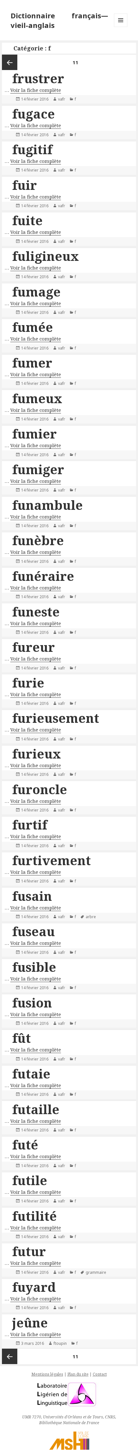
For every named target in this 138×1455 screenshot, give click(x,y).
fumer (32, 362)
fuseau (33, 931)
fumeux (37, 398)
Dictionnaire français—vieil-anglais (59, 20)
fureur (33, 646)
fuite (27, 220)
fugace (33, 113)
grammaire (96, 1272)
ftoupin (60, 1343)
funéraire (43, 575)
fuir (24, 184)
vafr (61, 99)
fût (21, 1037)
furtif (29, 824)
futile (29, 1180)
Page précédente (9, 62)
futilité (34, 1215)
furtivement (51, 860)
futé (25, 1144)
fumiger (38, 469)
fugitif (32, 149)
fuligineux (45, 255)
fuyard (34, 1286)
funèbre (38, 540)
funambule (47, 504)
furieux (36, 753)
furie (28, 682)
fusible (34, 966)
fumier (34, 433)
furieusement (55, 717)
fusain (32, 895)
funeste (36, 611)
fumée (32, 326)
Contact (100, 1374)
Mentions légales (47, 1374)
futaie (31, 1073)
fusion (32, 1002)
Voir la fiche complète (35, 90)
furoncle (39, 789)
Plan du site (78, 1374)
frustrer (38, 78)
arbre (91, 916)
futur (29, 1251)
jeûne (30, 1322)
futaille (35, 1109)
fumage (36, 291)
